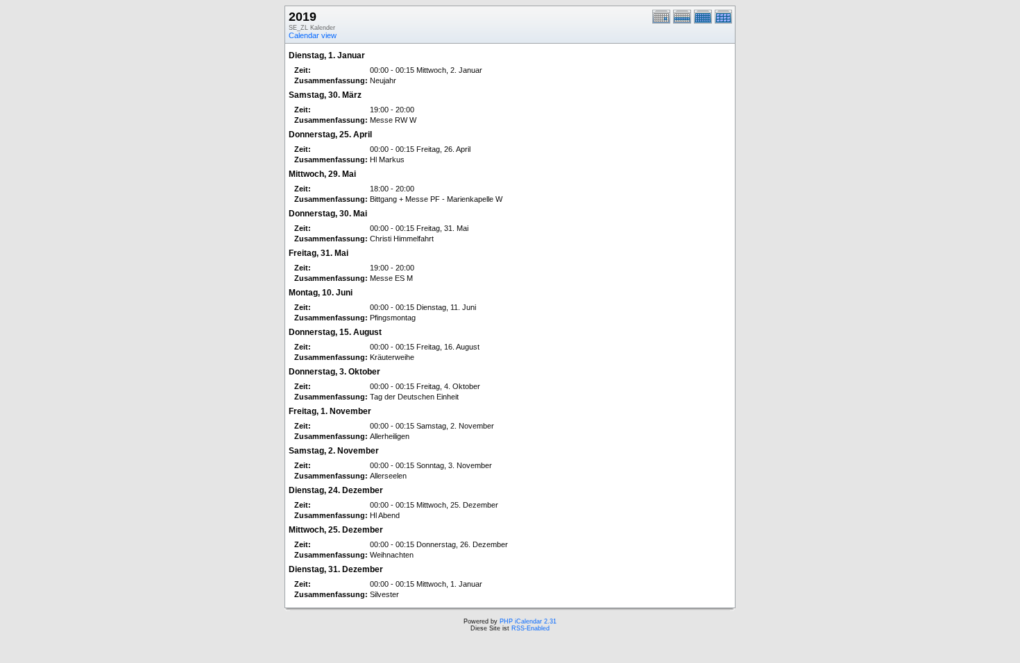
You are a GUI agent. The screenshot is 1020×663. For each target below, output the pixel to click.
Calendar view (313, 35)
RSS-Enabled (530, 628)
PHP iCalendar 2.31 (528, 621)
